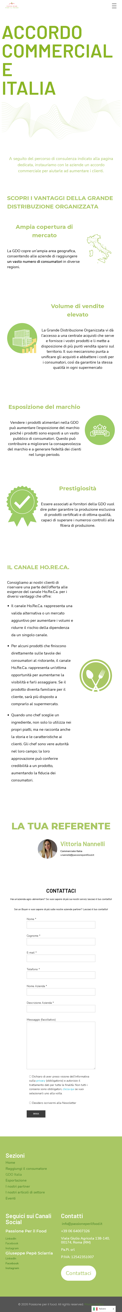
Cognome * (33, 936)
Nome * (31, 919)
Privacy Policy (94, 1304)
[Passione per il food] (13, 5)
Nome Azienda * (37, 986)
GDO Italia (14, 1174)
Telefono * (33, 969)
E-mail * (32, 952)
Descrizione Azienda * (40, 1003)
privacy (40, 1081)
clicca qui (68, 1089)
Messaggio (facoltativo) (41, 1020)
